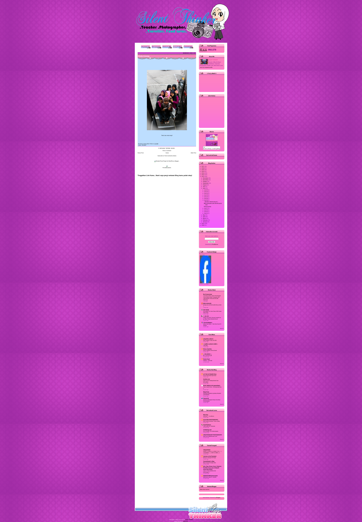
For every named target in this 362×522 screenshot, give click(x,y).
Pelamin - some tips (207, 360)
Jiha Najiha (202, 254)
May (204, 215)
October (205, 181)
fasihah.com (206, 379)
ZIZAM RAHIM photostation (210, 475)
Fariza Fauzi (206, 359)
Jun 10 (206, 196)
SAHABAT (144, 145)
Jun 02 (206, 211)
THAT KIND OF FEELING (209, 426)
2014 (203, 171)
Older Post (193, 152)
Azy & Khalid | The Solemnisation (210, 431)
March (204, 218)
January (205, 221)
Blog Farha (206, 392)
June (204, 188)
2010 (203, 223)
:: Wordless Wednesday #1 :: (211, 201)
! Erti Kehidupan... (208, 322)
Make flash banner (204, 489)
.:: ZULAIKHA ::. (207, 354)
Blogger (218, 497)
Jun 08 (206, 200)
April (204, 216)
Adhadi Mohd (206, 449)
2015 (203, 169)
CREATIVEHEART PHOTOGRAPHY (212, 434)
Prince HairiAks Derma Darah (210, 350)
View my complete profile (206, 67)
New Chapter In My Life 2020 (210, 340)
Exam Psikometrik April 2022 (209, 375)
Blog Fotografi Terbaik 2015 (209, 462)
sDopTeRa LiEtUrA (208, 339)
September (206, 183)
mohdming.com (207, 429)
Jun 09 (206, 198)
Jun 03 (206, 210)
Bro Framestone (207, 294)
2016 (203, 168)
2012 (203, 174)
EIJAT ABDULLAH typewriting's (211, 385)
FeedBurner (215, 244)
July (204, 186)
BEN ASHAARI (207, 303)
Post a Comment (167, 150)
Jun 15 (206, 195)
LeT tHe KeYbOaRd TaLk (209, 374)
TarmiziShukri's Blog (208, 461)
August (205, 184)
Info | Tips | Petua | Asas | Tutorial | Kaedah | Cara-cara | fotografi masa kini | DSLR (212, 468)
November (206, 179)
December (206, 178)
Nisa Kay (205, 414)
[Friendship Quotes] (167, 166)
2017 (203, 166)
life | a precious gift (207, 355)
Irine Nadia (206, 309)
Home (167, 152)
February (205, 220)
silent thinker (189, 519)
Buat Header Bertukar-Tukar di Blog (211, 421)
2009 (203, 225)
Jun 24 (206, 191)
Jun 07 (206, 208)
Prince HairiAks (207, 349)
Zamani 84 (206, 398)
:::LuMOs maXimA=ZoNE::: (210, 344)
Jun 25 (206, 190)
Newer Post (141, 152)
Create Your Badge (204, 283)
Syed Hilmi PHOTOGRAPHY (210, 419)
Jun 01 (206, 213)
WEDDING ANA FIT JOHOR (209, 477)
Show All (221, 328)
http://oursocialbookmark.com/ (210, 436)
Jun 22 (206, 193)
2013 (203, 173)
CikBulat (185, 521)
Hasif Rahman (207, 424)
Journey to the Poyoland (209, 456)
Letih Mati (205, 345)
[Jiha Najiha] (205, 282)
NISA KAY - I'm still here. (208, 416)
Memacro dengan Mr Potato (209, 457)
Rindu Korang (143, 56)
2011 (203, 176)
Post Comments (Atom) (170, 155)
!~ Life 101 (206, 316)
